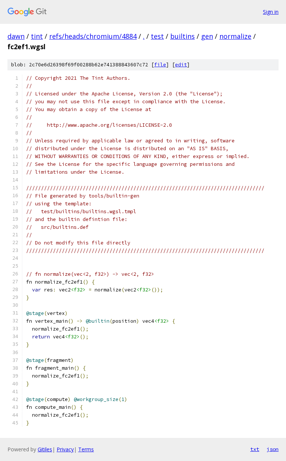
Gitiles (45, 449)
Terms (86, 449)
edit (181, 64)
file (160, 64)
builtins (182, 36)
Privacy (65, 449)
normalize (235, 36)
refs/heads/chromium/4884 (93, 36)
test (157, 36)
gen (207, 36)
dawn (16, 36)
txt (254, 449)
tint (37, 36)
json (273, 449)
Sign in (271, 11)
